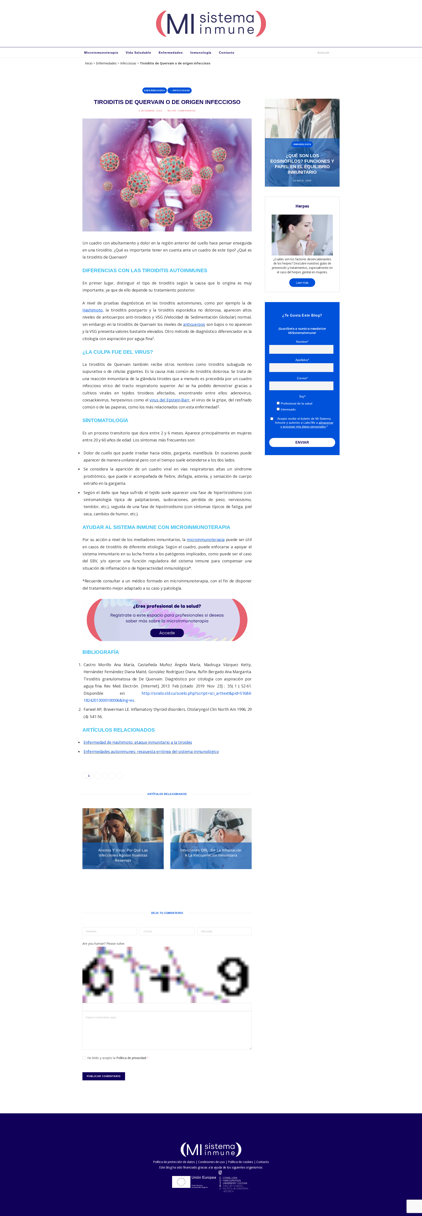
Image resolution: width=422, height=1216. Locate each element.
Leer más (302, 283)
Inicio (89, 63)
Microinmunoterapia (101, 52)
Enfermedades (171, 52)
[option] (302, 143)
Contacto (227, 52)
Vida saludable (138, 52)
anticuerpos (194, 324)
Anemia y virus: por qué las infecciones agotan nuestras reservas (123, 855)
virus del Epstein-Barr (169, 400)
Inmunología (201, 52)
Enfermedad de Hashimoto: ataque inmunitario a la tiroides (138, 742)
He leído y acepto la (118, 1058)
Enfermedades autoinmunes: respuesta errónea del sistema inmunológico (151, 751)
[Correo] (61, 302)
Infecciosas (128, 63)
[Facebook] (61, 257)
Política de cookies (240, 1162)
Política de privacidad (131, 1058)
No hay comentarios (181, 110)
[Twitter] (61, 268)
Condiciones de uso (211, 1162)
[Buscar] (314, 52)
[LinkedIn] (61, 290)
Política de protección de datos (174, 1162)
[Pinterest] (61, 279)
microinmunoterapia (206, 539)
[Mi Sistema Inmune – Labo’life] (211, 23)
